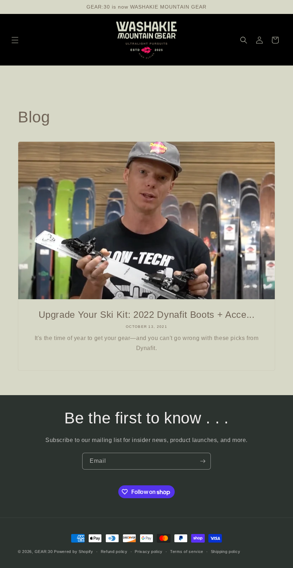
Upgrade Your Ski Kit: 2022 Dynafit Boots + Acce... (147, 314)
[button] (15, 40)
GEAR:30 (44, 551)
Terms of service (186, 551)
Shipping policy (225, 551)
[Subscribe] (202, 461)
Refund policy (114, 551)
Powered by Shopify (73, 551)
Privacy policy (149, 551)
